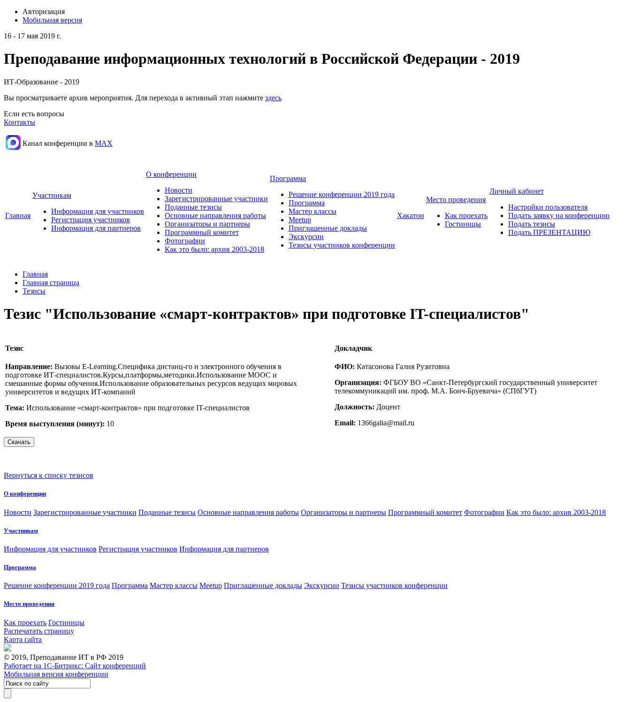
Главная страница (51, 283)
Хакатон (410, 215)
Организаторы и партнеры (207, 224)
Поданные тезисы (193, 207)
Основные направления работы (215, 215)
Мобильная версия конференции (56, 674)
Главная (18, 215)
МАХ (104, 143)
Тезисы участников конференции (342, 245)
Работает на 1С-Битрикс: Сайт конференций (75, 666)
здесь (273, 98)
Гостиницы (463, 224)
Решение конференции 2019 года (342, 194)
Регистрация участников (90, 220)
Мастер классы (312, 211)
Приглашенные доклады (328, 228)
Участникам (51, 195)
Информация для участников (97, 211)
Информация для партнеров (96, 228)
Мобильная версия (52, 20)
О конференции (171, 174)
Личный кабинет (516, 191)
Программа (288, 178)
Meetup (300, 220)
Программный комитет (202, 232)
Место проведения (456, 200)
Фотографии (185, 241)
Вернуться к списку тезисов (48, 475)
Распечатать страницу (39, 631)
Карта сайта (23, 639)
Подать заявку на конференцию (559, 215)
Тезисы (34, 291)
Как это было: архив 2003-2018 (214, 249)
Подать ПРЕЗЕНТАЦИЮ (549, 232)
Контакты (19, 122)
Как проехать (466, 215)
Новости (178, 190)
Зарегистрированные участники (216, 199)
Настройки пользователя (548, 207)
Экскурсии (306, 237)
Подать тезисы (531, 224)
